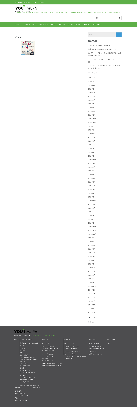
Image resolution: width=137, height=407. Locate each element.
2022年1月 (91, 223)
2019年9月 (91, 293)
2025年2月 (91, 111)
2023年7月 (91, 167)
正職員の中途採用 (20, 393)
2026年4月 (91, 81)
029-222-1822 (39, 2)
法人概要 (22, 348)
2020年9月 (91, 267)
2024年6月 (91, 137)
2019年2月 (91, 301)
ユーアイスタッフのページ (27, 377)
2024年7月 (91, 133)
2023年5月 (91, 174)
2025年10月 (92, 85)
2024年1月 (91, 148)
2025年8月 (91, 92)
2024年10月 (92, 122)
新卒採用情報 (18, 391)
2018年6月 (91, 312)
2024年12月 (92, 118)
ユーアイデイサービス (48, 351)
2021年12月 (92, 226)
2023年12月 (92, 152)
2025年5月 (91, 100)
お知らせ (91, 322)
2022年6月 (91, 215)
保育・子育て (63, 24)
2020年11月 (92, 264)
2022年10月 (92, 200)
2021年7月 (91, 245)
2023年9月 (91, 163)
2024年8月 (91, 130)
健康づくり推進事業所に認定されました (102, 49)
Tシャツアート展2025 (69, 354)
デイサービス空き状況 (47, 354)
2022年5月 (91, 219)
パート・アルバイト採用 (21, 395)
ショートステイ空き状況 (48, 346)
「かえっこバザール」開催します (100, 45)
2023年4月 (91, 178)
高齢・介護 (42, 24)
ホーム (17, 24)
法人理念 (22, 350)
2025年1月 (91, 115)
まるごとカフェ (24, 375)
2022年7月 (91, 212)
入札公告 (22, 361)
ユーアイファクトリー (70, 348)
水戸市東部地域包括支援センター (48, 359)
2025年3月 (91, 107)
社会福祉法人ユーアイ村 (22, 11)
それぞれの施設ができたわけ (27, 357)
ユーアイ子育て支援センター (96, 348)
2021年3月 (91, 252)
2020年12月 (92, 260)
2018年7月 (91, 308)
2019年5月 (91, 297)
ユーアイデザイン (25, 382)
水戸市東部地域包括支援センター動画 (51, 365)
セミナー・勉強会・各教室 (27, 372)
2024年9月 (91, 126)
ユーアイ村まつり (25, 366)
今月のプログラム (93, 352)
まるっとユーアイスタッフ (22, 400)
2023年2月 (91, 185)
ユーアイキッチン (69, 343)
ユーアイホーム (68, 358)
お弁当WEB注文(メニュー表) (71, 346)
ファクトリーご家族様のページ (72, 352)
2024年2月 (91, 145)
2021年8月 (91, 241)
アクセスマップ (24, 363)
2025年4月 (91, 104)
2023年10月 (92, 159)
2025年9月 (91, 89)
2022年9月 (91, 204)
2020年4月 (91, 275)
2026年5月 (91, 78)
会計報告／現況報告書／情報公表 (28, 359)
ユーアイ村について (29, 24)
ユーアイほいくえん (94, 343)
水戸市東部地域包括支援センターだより (52, 363)
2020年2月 (91, 279)
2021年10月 (92, 234)
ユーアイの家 (45, 343)
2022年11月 (92, 197)
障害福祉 (52, 24)
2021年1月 (91, 256)
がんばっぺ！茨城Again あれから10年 (30, 385)
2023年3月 (91, 182)
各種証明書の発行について (27, 379)
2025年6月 (91, 96)
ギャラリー (110, 343)
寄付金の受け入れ (25, 370)
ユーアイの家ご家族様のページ (50, 348)
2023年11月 (92, 156)
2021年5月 (91, 249)
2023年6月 (91, 171)
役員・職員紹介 (24, 355)
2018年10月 (92, 305)
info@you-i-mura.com (24, 2)
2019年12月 (92, 286)
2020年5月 (91, 271)
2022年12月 (92, 193)
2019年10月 (92, 290)
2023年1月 (91, 189)
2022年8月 (91, 208)
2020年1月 (91, 282)
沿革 (21, 353)
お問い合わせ (97, 24)
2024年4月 (91, 141)
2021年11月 (92, 230)
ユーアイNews (75, 24)
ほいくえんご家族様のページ (96, 346)
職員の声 (17, 398)
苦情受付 (22, 368)
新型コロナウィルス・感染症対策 (29, 343)
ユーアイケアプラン (47, 356)
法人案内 (22, 345)
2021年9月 (91, 238)
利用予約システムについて (95, 354)
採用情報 (86, 24)
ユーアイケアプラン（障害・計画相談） (75, 356)
